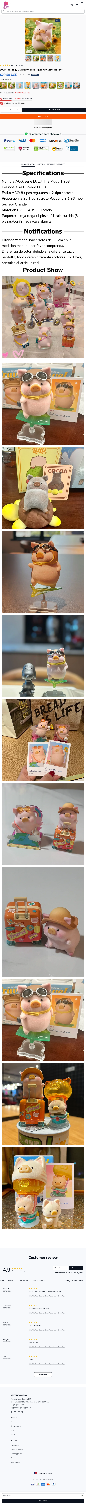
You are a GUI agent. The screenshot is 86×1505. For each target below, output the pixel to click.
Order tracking (16, 1426)
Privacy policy (15, 1445)
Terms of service (17, 1449)
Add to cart (43, 1501)
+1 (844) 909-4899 (17, 1405)
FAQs (13, 1430)
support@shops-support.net (21, 1408)
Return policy (15, 1458)
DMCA (13, 1435)
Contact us (14, 1422)
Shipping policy (16, 1454)
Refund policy (15, 1462)
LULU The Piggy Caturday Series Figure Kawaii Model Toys (47, 1296)
